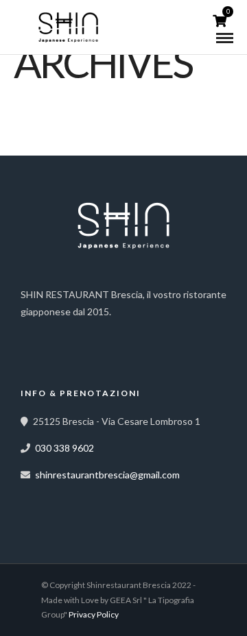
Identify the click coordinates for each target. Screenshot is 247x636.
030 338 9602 (64, 448)
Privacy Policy (94, 614)
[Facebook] (35, 333)
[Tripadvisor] (96, 333)
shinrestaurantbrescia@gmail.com (107, 474)
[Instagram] (66, 333)
